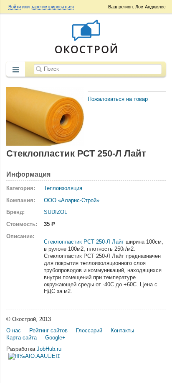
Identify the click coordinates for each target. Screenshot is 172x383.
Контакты (122, 330)
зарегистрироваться (52, 6)
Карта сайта (21, 337)
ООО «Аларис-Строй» (71, 200)
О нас (13, 330)
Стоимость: (21, 224)
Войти (14, 6)
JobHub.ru (49, 349)
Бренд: (15, 212)
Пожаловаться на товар (118, 99)
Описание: (20, 236)
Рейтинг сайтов (48, 330)
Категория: (20, 188)
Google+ (55, 337)
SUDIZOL (55, 212)
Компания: (20, 200)
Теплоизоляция (63, 188)
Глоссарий (89, 330)
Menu (15, 70)
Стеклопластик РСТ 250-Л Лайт (84, 242)
